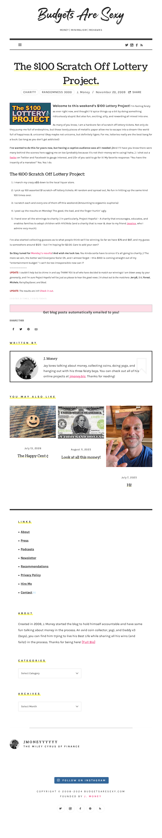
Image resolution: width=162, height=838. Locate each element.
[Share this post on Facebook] (13, 329)
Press (25, 540)
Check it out (46, 290)
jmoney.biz (78, 376)
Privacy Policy (31, 575)
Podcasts (27, 549)
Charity (29, 92)
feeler (13, 157)
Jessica (131, 223)
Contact (26, 592)
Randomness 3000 (57, 92)
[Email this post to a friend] (36, 329)
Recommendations (35, 566)
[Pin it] (28, 329)
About (25, 532)
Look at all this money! (81, 457)
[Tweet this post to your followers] (20, 329)
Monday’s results (41, 253)
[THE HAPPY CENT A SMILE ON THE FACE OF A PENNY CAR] (63, 764)
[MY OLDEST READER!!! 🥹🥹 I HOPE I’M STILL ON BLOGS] (27, 764)
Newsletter (28, 558)
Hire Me (26, 584)
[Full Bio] (88, 642)
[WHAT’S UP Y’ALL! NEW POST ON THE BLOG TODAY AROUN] (99, 764)
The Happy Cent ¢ (33, 456)
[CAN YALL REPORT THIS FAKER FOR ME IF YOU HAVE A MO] (134, 764)
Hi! (129, 485)
